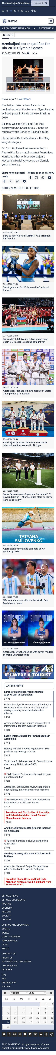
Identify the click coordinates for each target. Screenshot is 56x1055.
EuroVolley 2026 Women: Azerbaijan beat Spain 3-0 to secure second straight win (25, 340)
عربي (27, 10)
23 (52, 1018)
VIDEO (5, 944)
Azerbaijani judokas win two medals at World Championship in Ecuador (27, 392)
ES (22, 10)
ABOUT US (7, 957)
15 (44, 1013)
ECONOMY (7, 907)
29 (44, 1022)
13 (30, 1013)
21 (37, 1018)
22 (44, 1018)
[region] (29, 787)
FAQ (4, 974)
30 (52, 1022)
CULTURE (6, 919)
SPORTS (8, 34)
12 (23, 1013)
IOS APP (6, 986)
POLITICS (6, 903)
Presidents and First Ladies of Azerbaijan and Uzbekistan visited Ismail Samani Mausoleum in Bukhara (28, 815)
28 (37, 1022)
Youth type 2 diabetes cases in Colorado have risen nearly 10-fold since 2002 (28, 763)
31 (8, 1027)
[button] (28, 70)
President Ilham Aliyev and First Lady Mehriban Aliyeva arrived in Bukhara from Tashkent (28, 882)
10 (8, 1013)
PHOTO (5, 948)
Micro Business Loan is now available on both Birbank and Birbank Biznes (27, 801)
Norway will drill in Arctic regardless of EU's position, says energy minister (26, 750)
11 (15, 1013)
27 (30, 1022)
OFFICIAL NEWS (10, 896)
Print (24, 53)
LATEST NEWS (14, 685)
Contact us (8, 953)
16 (52, 1013)
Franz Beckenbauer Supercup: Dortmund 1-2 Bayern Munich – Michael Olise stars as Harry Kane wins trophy (27, 497)
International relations (16, 961)
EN (10, 10)
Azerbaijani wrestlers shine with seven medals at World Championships (28, 653)
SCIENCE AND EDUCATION (15, 925)
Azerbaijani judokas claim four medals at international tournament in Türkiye (25, 444)
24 (8, 1022)
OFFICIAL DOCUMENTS (13, 900)
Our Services (9, 965)
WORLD (5, 932)
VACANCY (7, 969)
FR (18, 10)
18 (15, 1018)
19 (23, 1018)
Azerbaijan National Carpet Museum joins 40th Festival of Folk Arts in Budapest (26, 868)
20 (30, 1018)
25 (15, 1022)
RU (7, 10)
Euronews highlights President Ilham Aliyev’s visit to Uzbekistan (23, 693)
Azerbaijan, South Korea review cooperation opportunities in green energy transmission (27, 788)
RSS (4, 978)
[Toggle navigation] (50, 21)
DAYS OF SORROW (11, 936)
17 (8, 1018)
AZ (3, 10)
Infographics (9, 940)
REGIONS (6, 911)
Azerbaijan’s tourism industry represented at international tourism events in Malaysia (27, 724)
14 (37, 1013)
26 (23, 1022)
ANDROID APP (9, 982)
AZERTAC (25, 99)
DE (14, 10)
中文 (33, 10)
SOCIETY (6, 915)
